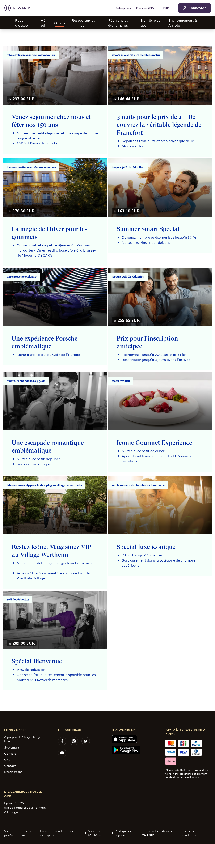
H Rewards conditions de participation (56, 833)
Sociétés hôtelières (95, 833)
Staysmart (11, 747)
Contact (10, 765)
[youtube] (62, 753)
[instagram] (74, 741)
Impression (26, 833)
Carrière (10, 753)
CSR (7, 759)
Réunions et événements (118, 23)
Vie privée (8, 833)
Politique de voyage (123, 833)
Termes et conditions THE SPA (157, 833)
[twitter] (85, 741)
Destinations (13, 772)
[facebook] (62, 741)
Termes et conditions (189, 833)
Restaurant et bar (83, 23)
